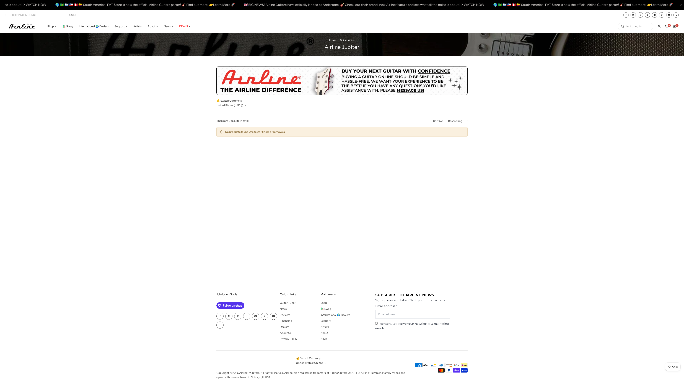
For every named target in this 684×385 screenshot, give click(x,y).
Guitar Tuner (288, 302)
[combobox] (635, 26)
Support (325, 320)
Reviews (285, 315)
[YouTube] (654, 15)
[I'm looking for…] (622, 26)
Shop (323, 302)
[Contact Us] (342, 94)
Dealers (284, 326)
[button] (5, 14)
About (324, 333)
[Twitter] (640, 15)
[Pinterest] (661, 15)
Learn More (192, 5)
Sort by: (438, 121)
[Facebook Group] (676, 15)
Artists (324, 326)
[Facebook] (626, 15)
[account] (659, 26)
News (283, 308)
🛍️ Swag (325, 308)
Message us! (40, 15)
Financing (286, 320)
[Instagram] (633, 15)
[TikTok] (647, 15)
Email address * (386, 306)
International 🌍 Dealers (335, 315)
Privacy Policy (288, 338)
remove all (279, 132)
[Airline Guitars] (21, 26)
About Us (285, 333)
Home (332, 40)
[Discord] (669, 15)
